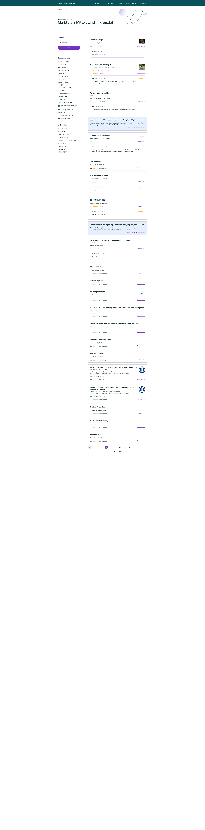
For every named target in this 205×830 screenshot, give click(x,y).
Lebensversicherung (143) (65, 102)
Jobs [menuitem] (127, 3)
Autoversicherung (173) (65, 88)
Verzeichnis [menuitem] (98, 3)
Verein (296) (61, 73)
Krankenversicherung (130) (66, 115)
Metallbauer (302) (63, 70)
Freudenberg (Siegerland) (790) (67, 140)
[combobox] (69, 43)
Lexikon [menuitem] (120, 3)
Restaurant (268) (63, 76)
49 (124, 447)
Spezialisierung (64, 58)
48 (120, 447)
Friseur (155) (61, 91)
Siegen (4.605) (62, 129)
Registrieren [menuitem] (143, 3)
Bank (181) (61, 85)
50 (129, 447)
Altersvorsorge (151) (64, 93)
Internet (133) (62, 112)
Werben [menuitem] (134, 3)
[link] (117, 48)
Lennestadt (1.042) (63, 134)
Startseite (60, 9)
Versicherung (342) (63, 67)
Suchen (69, 48)
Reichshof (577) (62, 152)
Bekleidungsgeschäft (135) (66, 110)
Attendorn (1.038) (63, 137)
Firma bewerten (141, 46)
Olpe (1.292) (61, 132)
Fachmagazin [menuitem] (111, 3)
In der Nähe (62, 125)
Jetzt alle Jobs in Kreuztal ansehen (135, 127)
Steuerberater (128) (64, 118)
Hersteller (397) (62, 65)
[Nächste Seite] (145, 447)
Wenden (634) (62, 149)
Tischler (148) (62, 99)
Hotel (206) (61, 79)
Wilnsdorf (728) (62, 146)
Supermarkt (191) (63, 82)
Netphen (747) (62, 143)
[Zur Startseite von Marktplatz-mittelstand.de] (66, 3)
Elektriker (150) (62, 96)
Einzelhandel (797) (63, 62)
